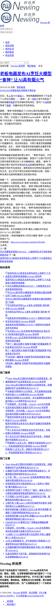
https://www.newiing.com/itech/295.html (28, 242)
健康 (8, 105)
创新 (34, 99)
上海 (11, 96)
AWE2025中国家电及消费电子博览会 (18, 90)
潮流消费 (9, 46)
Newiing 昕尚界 (18, 66)
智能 (13, 102)
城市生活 (9, 49)
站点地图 (33, 592)
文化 (28, 165)
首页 (7, 42)
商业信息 (9, 55)
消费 (47, 102)
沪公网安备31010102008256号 (30, 596)
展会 (20, 96)
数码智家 (9, 52)
